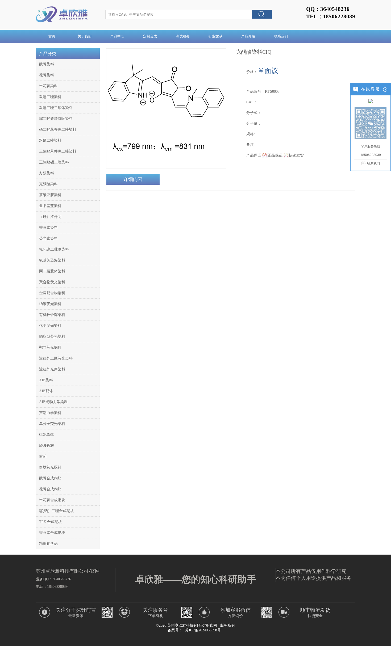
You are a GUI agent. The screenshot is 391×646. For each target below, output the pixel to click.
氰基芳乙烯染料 (52, 260)
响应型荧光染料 (52, 337)
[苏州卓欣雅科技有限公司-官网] (62, 22)
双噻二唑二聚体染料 (56, 108)
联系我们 (281, 36)
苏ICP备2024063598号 (203, 630)
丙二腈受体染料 (52, 271)
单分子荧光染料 (52, 424)
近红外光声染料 (52, 369)
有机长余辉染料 (52, 315)
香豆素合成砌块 (52, 533)
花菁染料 (46, 75)
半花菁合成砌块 (52, 500)
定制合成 (150, 36)
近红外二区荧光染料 (56, 358)
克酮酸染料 (48, 184)
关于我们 (84, 36)
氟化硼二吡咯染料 (54, 249)
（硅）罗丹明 (50, 217)
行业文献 (215, 36)
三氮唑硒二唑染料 (54, 162)
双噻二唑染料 (50, 97)
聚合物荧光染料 (52, 282)
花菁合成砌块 (50, 489)
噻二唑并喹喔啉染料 (56, 119)
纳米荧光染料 (50, 304)
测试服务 (183, 36)
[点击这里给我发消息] (370, 101)
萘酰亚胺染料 (50, 195)
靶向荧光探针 (50, 347)
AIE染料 (46, 380)
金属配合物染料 (52, 293)
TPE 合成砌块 (50, 522)
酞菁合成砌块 (50, 478)
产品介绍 (248, 36)
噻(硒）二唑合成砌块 (56, 511)
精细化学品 (48, 544)
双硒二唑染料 (50, 140)
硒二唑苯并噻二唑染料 (57, 130)
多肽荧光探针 (50, 467)
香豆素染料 (48, 228)
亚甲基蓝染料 (50, 206)
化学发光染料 (50, 326)
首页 (51, 36)
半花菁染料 (48, 86)
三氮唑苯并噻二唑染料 (57, 151)
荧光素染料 (48, 238)
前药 (43, 456)
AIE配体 (46, 391)
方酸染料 (46, 173)
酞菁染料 (46, 64)
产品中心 (117, 36)
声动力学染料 (50, 413)
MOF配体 (47, 445)
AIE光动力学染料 (53, 402)
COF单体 (46, 435)
